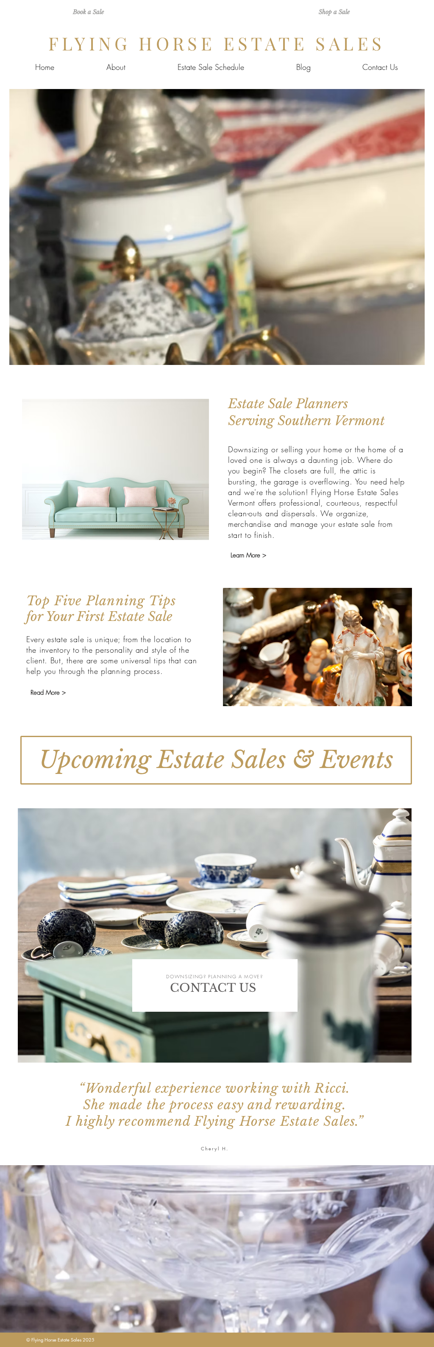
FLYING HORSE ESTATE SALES (216, 43)
